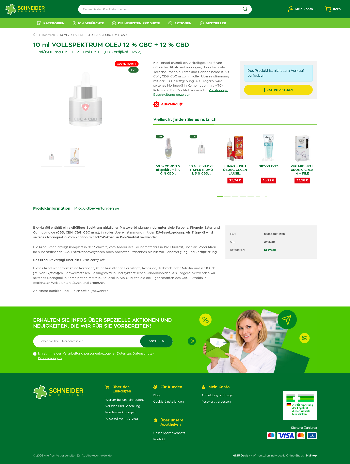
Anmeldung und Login (217, 395)
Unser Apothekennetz (169, 433)
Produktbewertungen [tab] (96, 208)
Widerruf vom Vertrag (121, 418)
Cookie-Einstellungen (168, 401)
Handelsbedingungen (120, 412)
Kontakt (159, 439)
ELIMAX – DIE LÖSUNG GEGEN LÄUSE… (235, 170)
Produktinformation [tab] (51, 208)
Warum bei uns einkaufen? (124, 400)
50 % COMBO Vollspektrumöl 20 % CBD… (168, 170)
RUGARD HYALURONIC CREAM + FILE (302, 170)
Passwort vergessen (216, 401)
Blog (156, 395)
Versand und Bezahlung (122, 406)
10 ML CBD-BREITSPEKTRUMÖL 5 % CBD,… (201, 170)
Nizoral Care (269, 166)
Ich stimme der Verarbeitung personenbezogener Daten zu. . (96, 356)
